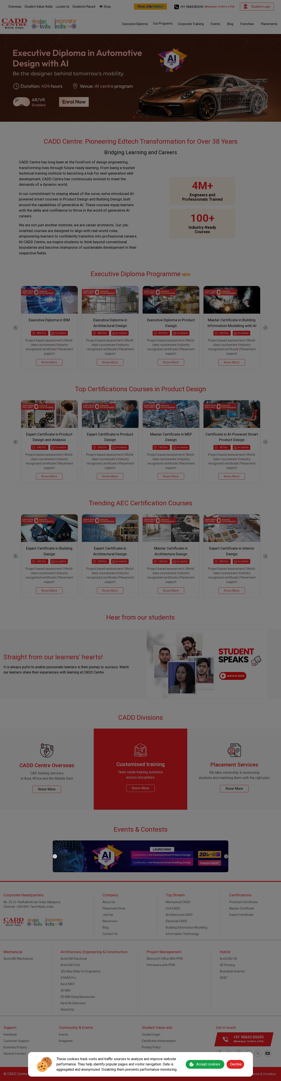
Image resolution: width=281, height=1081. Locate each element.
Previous (55, 856)
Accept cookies (208, 1064)
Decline (236, 1064)
